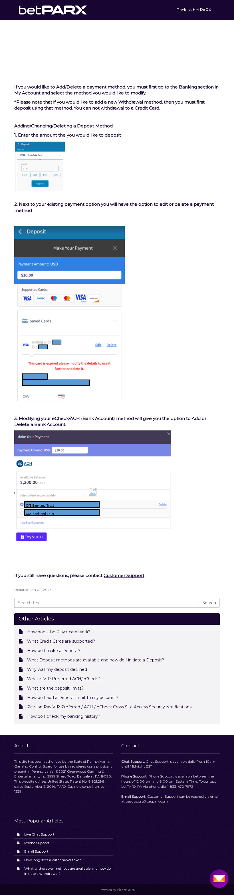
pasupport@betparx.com (147, 801)
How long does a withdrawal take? (52, 860)
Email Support (36, 851)
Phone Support (37, 843)
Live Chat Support (39, 834)
